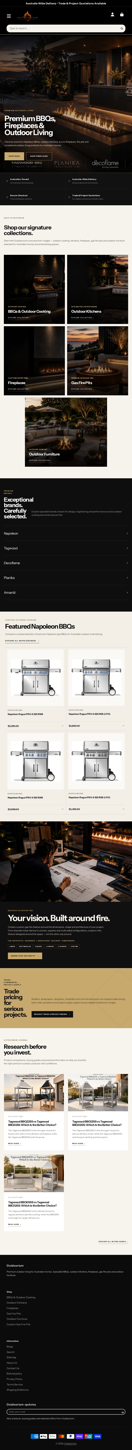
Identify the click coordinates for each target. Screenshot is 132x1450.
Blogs (10, 1346)
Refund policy (14, 1373)
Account (112, 16)
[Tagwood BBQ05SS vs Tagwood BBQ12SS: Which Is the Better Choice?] (34, 1173)
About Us (12, 1362)
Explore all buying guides (113, 1241)
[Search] (122, 28)
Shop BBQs (14, 156)
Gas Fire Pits (14, 1313)
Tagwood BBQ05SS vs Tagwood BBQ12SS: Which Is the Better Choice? (32, 1203)
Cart (121, 16)
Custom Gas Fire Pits (18, 1324)
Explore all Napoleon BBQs (22, 641)
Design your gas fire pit (25, 956)
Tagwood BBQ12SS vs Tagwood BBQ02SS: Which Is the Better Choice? (96, 1123)
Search (10, 1352)
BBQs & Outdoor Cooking (21, 1297)
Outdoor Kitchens (17, 1302)
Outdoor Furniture (17, 1318)
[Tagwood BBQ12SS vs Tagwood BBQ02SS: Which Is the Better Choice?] (98, 1092)
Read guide (15, 1143)
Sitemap (11, 1357)
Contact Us (13, 1368)
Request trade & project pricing (52, 1014)
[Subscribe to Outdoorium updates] (122, 1412)
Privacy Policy (14, 1379)
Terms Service (15, 1384)
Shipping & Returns (17, 1389)
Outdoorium (70, 1443)
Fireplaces (12, 1308)
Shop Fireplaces (39, 156)
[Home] (27, 16)
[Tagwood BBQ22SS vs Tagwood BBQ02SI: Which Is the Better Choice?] (34, 1092)
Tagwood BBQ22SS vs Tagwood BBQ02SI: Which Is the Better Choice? (32, 1123)
